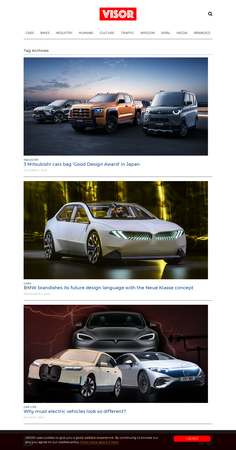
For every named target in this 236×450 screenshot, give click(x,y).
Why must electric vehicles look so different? (75, 411)
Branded (202, 33)
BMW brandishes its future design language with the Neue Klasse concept (108, 287)
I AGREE (192, 438)
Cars (30, 33)
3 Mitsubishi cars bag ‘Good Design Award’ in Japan (82, 164)
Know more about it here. (99, 442)
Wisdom (147, 33)
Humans (86, 33)
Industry (64, 33)
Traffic (127, 33)
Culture (107, 33)
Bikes (45, 33)
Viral (165, 33)
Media (182, 33)
